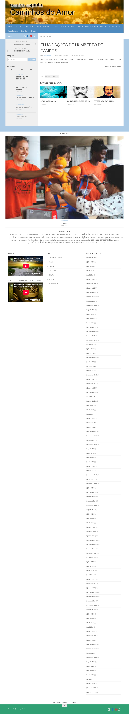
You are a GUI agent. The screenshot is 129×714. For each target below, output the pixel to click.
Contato (51, 262)
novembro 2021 (92, 392)
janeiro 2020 (91, 470)
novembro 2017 (92, 544)
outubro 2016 (91, 601)
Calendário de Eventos (28, 31)
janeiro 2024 (91, 353)
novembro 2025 (92, 297)
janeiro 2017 (91, 588)
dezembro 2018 (92, 492)
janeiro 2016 (91, 640)
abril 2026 (90, 275)
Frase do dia (29, 26)
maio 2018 (90, 523)
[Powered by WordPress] (15, 709)
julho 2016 (90, 614)
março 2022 (91, 379)
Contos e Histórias (91, 26)
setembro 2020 (92, 444)
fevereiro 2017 (91, 583)
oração (87, 240)
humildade (55, 76)
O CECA (18, 26)
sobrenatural (69, 243)
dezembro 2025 (92, 292)
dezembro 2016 (92, 592)
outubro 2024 (91, 336)
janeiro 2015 (91, 692)
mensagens (76, 240)
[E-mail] (24, 36)
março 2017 (91, 579)
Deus (106, 234)
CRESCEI (64, 223)
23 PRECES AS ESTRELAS (25, 97)
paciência (95, 240)
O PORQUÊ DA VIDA (48, 101)
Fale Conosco (105, 26)
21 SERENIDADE (21, 116)
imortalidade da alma (71, 237)
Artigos (63, 26)
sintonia (60, 243)
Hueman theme (32, 709)
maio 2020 (90, 462)
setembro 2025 (92, 305)
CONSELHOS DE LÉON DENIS (78, 101)
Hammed (53, 237)
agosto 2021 (91, 401)
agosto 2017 (91, 557)
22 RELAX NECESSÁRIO (24, 107)
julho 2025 (90, 314)
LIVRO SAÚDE (20, 74)
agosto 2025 (91, 310)
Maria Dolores (55, 240)
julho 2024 (90, 349)
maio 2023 (90, 362)
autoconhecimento (62, 235)
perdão (113, 240)
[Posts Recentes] (12, 70)
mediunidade (64, 240)
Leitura (56, 26)
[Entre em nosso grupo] (33, 36)
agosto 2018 (91, 509)
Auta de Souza (50, 235)
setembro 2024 (92, 340)
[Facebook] (27, 36)
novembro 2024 (92, 331)
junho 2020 (90, 457)
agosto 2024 (91, 344)
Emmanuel (114, 234)
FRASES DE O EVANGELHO (104, 101)
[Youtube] (30, 36)
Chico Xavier (97, 234)
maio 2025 (90, 323)
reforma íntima (39, 242)
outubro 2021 (91, 396)
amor (13, 234)
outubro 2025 (91, 301)
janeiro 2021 (91, 427)
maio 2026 (90, 270)
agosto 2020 (91, 449)
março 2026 (91, 279)
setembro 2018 (92, 505)
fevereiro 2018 (91, 531)
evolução (40, 237)
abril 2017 (90, 575)
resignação (52, 243)
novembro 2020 (92, 436)
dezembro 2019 (92, 475)
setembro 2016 (92, 605)
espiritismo (48, 76)
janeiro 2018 (91, 536)
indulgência (83, 237)
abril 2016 (90, 627)
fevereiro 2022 (91, 383)
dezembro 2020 (92, 431)
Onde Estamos (13, 31)
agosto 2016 (91, 609)
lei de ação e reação (41, 240)
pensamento (105, 240)
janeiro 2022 (91, 388)
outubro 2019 (91, 479)
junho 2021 (90, 405)
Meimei (70, 240)
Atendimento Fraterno (55, 257)
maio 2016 (90, 622)
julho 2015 (90, 666)
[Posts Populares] (31, 70)
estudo (22, 237)
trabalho (78, 242)
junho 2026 (90, 266)
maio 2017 (90, 570)
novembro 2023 (92, 357)
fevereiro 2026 (91, 283)
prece (117, 240)
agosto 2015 (91, 662)
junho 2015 (90, 670)
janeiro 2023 (91, 370)
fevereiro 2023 (91, 366)
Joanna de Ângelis (101, 237)
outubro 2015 (91, 653)
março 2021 (91, 418)
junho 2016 (90, 618)
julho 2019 (90, 488)
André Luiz (20, 235)
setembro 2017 (92, 553)
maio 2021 (90, 410)
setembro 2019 (92, 483)
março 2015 (91, 683)
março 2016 (91, 631)
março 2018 (91, 527)
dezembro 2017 (92, 540)
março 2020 (91, 466)
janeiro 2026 (91, 288)
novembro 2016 (92, 596)
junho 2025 (90, 318)
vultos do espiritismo (101, 243)
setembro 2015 (92, 657)
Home (10, 26)
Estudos (71, 26)
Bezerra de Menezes (74, 235)
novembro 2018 (92, 496)
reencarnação (26, 243)
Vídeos (80, 26)
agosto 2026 (91, 257)
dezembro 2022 (92, 375)
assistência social (33, 235)
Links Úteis (116, 26)
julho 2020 (90, 453)
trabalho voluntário (88, 243)
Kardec (31, 240)
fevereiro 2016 (91, 636)
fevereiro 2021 (91, 423)
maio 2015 (90, 675)
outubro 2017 (91, 549)
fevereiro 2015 (91, 688)
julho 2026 (90, 262)
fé (44, 237)
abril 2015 (90, 679)
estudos (27, 237)
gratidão (48, 237)
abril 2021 (90, 414)
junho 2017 (90, 566)
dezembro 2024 (92, 327)
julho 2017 (90, 562)
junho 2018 (90, 518)
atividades (42, 234)
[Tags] (21, 70)
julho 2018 (90, 514)
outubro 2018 (91, 501)
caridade (85, 234)
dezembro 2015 (92, 644)
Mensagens (47, 26)
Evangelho (34, 237)
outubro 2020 (91, 440)
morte (82, 240)
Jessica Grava (49, 56)
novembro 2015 (92, 649)
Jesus (92, 237)
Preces (38, 26)
